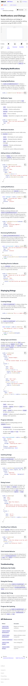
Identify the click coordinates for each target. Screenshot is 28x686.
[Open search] (21, 2)
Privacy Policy (4, 676)
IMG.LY (3, 666)
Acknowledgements (5, 679)
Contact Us (3, 670)
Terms (2, 682)
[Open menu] (25, 9)
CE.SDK (2, 9)
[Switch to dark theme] (18, 2)
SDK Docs (10, 1)
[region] (14, 93)
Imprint (2, 673)
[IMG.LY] (3, 1)
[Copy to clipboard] (25, 92)
